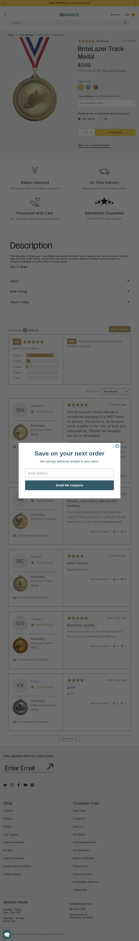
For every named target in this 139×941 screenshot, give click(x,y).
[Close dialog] (117, 446)
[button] (7, 934)
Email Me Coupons (69, 485)
